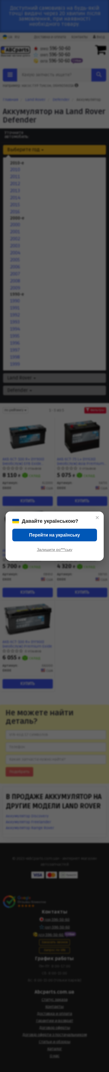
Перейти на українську (54, 535)
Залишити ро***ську (54, 549)
